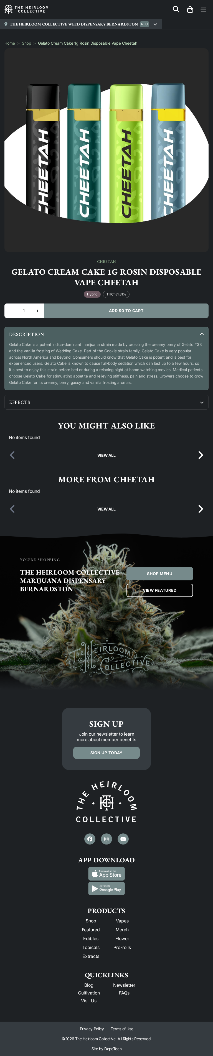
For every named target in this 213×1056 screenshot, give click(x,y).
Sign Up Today (106, 752)
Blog (88, 985)
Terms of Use (122, 1028)
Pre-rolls (122, 947)
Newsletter (124, 985)
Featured (91, 929)
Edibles (90, 938)
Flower (122, 938)
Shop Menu (159, 573)
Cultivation (89, 993)
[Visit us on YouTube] (123, 839)
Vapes (122, 921)
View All (106, 455)
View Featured (160, 590)
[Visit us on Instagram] (106, 839)
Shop (26, 43)
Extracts (90, 956)
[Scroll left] (13, 455)
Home (9, 43)
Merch (122, 929)
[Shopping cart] (190, 9)
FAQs (124, 993)
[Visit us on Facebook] (89, 839)
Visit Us (89, 1000)
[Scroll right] (200, 455)
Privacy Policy (92, 1028)
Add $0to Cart (126, 310)
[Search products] (176, 10)
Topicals (91, 947)
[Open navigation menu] (203, 10)
